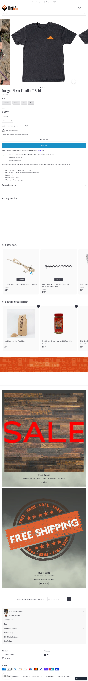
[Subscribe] (69, 599)
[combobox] (44, 14)
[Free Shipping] (44, 529)
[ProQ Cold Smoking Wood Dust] (21, 327)
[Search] (84, 14)
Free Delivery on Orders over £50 (44, 2)
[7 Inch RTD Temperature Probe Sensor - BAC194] (21, 270)
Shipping (12, 134)
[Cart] (79, 8)
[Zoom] (74, 81)
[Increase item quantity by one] (11, 121)
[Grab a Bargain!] (44, 432)
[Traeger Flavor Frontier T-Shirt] (16, 220)
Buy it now (44, 145)
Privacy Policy (50, 676)
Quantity (5, 116)
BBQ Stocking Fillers (19, 301)
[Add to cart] (29, 202)
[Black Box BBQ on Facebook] (45, 654)
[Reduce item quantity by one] (4, 121)
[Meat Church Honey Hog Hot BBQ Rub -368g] (58, 327)
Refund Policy (37, 676)
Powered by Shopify (64, 676)
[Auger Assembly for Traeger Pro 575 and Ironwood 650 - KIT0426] (58, 271)
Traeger (14, 244)
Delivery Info (25, 676)
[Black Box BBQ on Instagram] (48, 654)
